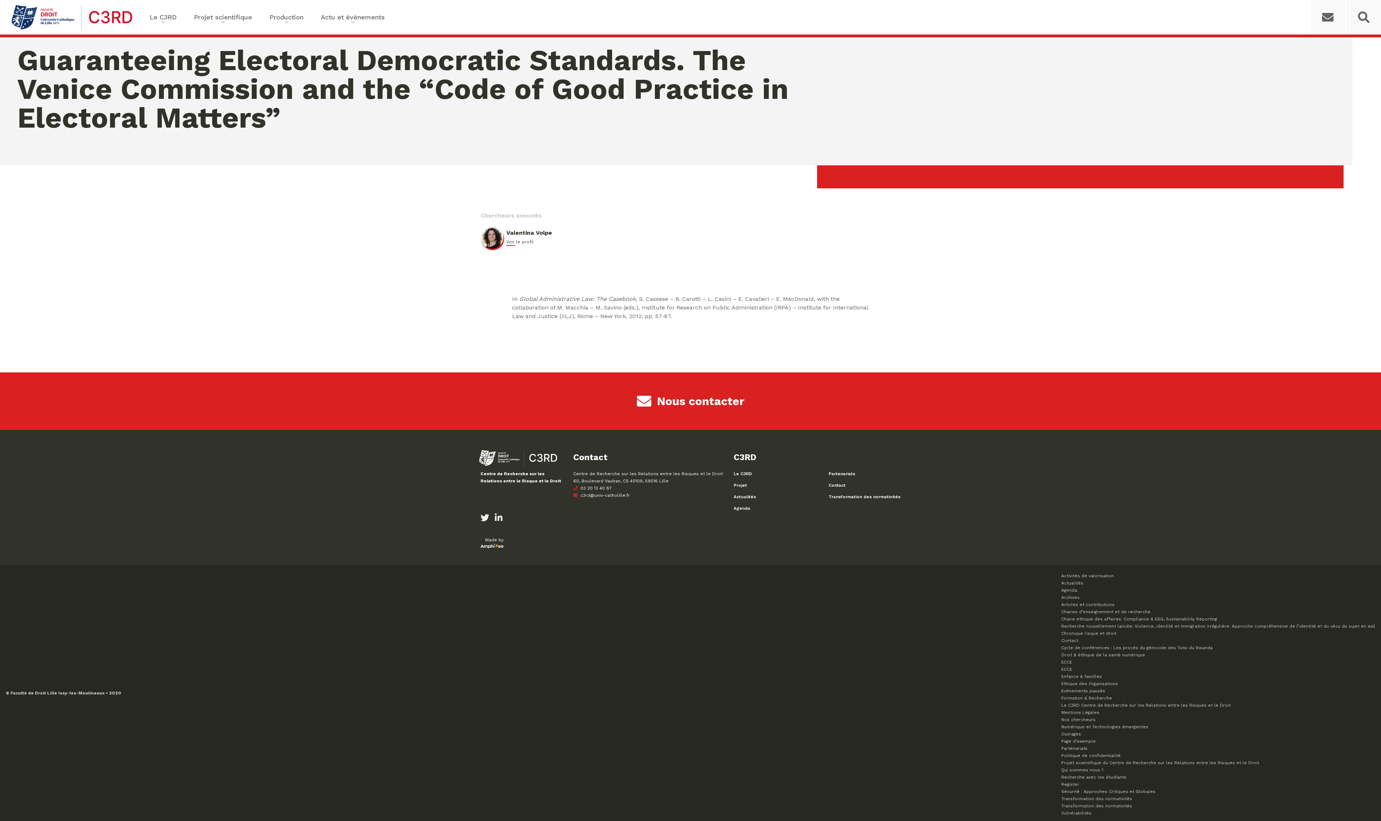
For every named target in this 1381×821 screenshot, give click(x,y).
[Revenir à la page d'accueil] (72, 29)
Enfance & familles (1081, 676)
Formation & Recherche (1086, 698)
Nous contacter (700, 401)
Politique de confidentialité (1091, 755)
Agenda (742, 508)
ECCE (1066, 662)
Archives (1070, 597)
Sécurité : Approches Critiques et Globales (1108, 791)
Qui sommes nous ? (1082, 769)
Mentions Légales (1080, 712)
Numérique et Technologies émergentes (1104, 726)
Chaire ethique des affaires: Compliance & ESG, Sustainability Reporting (1139, 619)
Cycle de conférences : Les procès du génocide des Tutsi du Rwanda (1137, 647)
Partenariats (842, 473)
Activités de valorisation (1087, 575)
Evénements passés (1083, 690)
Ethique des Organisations (1089, 683)
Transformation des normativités (865, 496)
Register (1070, 784)
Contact (837, 485)
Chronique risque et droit (1088, 633)
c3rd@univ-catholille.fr (604, 495)
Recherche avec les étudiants (1093, 777)
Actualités (745, 496)
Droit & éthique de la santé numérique (1103, 654)
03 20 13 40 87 (595, 488)
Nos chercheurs (1078, 719)
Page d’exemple (1078, 741)
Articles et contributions (1088, 604)
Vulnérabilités (1076, 813)
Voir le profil (520, 241)
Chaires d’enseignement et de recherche (1105, 611)
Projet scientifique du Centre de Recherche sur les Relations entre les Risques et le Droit (1160, 762)
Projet (740, 485)
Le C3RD (743, 473)
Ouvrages (1071, 734)
